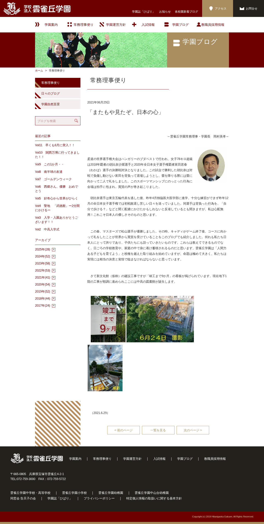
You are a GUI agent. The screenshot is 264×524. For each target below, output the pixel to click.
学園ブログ (185, 458)
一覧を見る (158, 430)
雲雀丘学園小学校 (74, 492)
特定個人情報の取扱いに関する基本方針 (154, 498)
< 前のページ (123, 430)
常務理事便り (83, 24)
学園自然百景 (50, 104)
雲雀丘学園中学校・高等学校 (30, 492)
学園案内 (75, 458)
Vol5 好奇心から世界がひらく (56, 198)
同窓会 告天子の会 (23, 498)
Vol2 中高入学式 (47, 229)
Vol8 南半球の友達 (48, 171)
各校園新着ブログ (186, 11)
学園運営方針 (116, 24)
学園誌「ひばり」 (143, 11)
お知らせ (165, 11)
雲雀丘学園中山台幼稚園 (152, 492)
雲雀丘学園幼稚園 (110, 492)
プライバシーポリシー (99, 498)
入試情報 (148, 24)
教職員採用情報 (212, 24)
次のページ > (193, 430)
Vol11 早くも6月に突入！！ (55, 145)
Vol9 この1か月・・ (49, 164)
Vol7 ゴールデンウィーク (53, 179)
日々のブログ (50, 93)
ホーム (39, 70)
